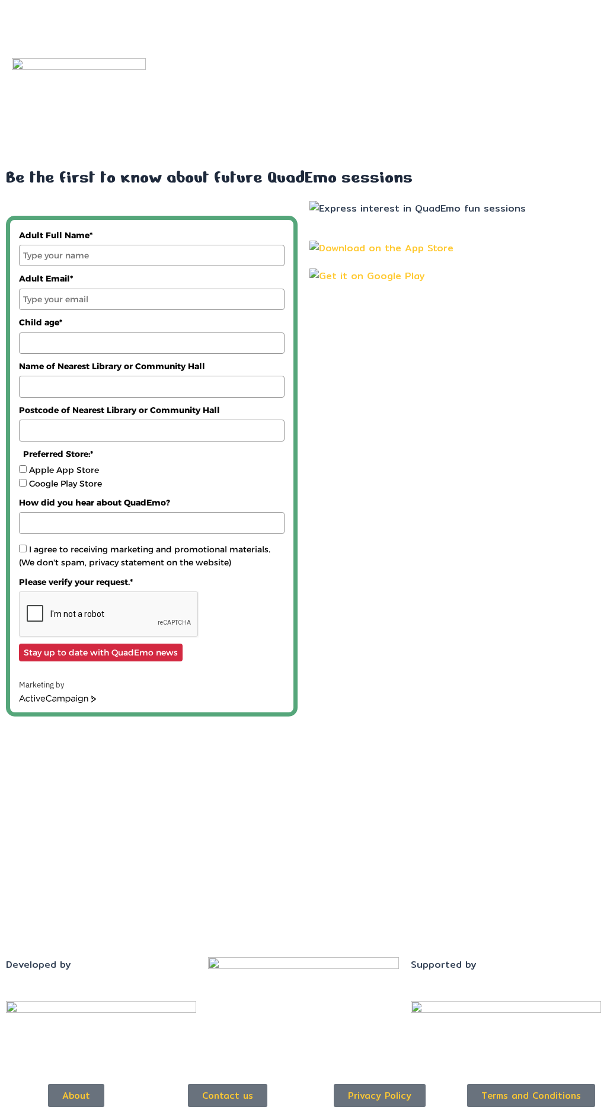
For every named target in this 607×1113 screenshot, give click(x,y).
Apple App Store (64, 470)
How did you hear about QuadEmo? (94, 502)
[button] (379, 12)
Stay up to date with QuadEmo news (101, 652)
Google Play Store (65, 483)
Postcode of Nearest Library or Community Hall (119, 410)
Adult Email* (46, 278)
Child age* (40, 322)
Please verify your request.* (76, 582)
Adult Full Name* (55, 235)
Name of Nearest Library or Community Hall (112, 366)
